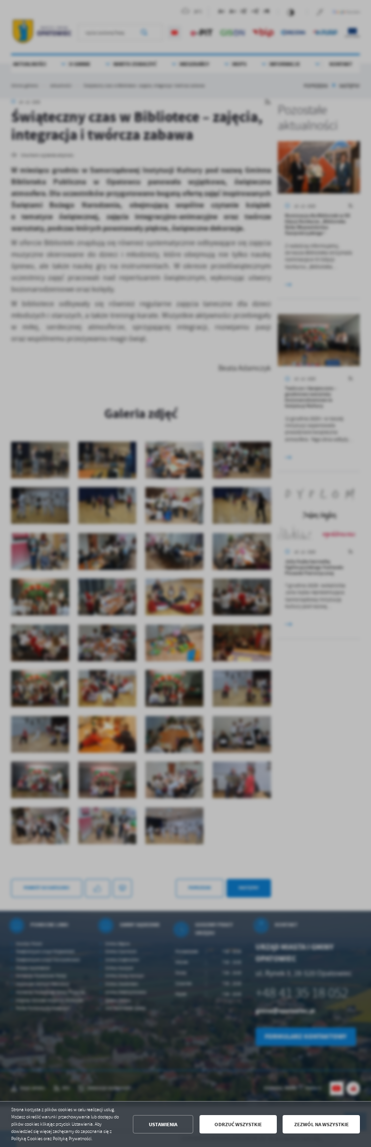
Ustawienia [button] (163, 1124)
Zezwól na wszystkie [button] (321, 1124)
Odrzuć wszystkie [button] (238, 1124)
